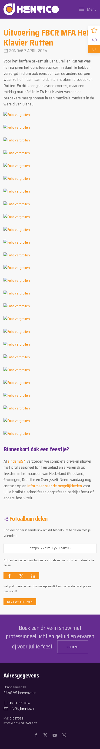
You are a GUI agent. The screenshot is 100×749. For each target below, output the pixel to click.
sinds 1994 (17, 461)
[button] (88, 9)
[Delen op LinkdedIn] (33, 575)
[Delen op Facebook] (9, 575)
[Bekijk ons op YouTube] (54, 735)
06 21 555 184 (19, 703)
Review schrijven (20, 601)
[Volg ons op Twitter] (45, 735)
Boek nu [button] (73, 646)
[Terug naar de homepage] (31, 9)
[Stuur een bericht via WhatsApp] (64, 735)
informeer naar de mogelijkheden (54, 486)
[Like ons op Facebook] (36, 735)
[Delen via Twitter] (21, 575)
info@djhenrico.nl (21, 708)
